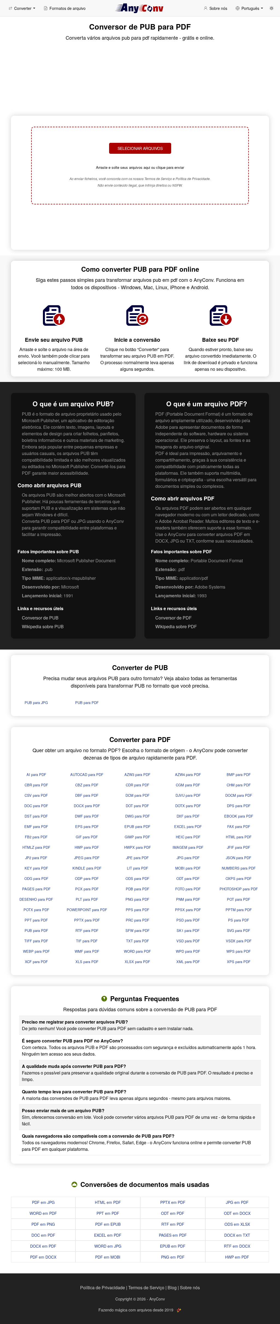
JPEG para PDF (87, 857)
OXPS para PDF (239, 878)
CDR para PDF (137, 784)
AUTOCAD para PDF (86, 774)
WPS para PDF (238, 951)
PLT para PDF (87, 899)
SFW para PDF (138, 930)
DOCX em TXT (237, 1235)
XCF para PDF (36, 961)
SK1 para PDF (188, 930)
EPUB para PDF (137, 826)
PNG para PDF (137, 899)
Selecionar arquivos (140, 148)
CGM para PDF (188, 784)
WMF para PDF (87, 951)
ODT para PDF (188, 878)
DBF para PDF (86, 795)
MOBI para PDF (188, 868)
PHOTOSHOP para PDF (239, 888)
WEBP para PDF (36, 951)
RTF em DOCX (237, 1246)
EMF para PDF (36, 826)
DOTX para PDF (188, 805)
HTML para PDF (239, 836)
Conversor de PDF (173, 618)
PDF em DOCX (43, 1257)
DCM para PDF (138, 795)
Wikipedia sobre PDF (176, 626)
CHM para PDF (239, 784)
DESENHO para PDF (36, 899)
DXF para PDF (188, 816)
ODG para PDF (36, 878)
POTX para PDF (36, 909)
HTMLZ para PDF (36, 847)
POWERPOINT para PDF (87, 909)
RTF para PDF (86, 930)
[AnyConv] (140, 8)
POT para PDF (238, 899)
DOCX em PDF (43, 1246)
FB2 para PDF (36, 836)
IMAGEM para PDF (188, 847)
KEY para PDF (36, 868)
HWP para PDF (87, 847)
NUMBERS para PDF (239, 868)
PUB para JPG (36, 702)
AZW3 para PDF (137, 774)
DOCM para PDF (238, 795)
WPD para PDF (188, 951)
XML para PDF (188, 961)
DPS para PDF (238, 805)
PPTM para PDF (239, 909)
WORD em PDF (43, 1213)
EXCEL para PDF (188, 826)
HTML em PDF (108, 1202)
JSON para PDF (238, 857)
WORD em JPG (107, 1246)
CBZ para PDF (86, 784)
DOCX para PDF (87, 805)
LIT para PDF (137, 868)
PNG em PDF (173, 1257)
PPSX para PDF (188, 909)
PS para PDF (238, 920)
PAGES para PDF (36, 888)
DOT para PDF (137, 805)
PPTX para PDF (87, 920)
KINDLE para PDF (86, 868)
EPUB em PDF (172, 1246)
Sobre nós (190, 1287)
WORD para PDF (137, 951)
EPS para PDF (87, 826)
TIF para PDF (87, 940)
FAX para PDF (238, 826)
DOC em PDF (43, 1235)
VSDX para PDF (239, 940)
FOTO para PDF (188, 888)
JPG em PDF (237, 1202)
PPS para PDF (137, 909)
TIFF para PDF (36, 940)
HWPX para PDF (137, 847)
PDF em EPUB (108, 1224)
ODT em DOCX (237, 1213)
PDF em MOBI (107, 1257)
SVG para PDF (238, 930)
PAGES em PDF (173, 1235)
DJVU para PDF (188, 795)
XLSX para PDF (137, 961)
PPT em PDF (108, 1213)
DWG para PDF (137, 816)
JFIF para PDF (238, 847)
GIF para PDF (87, 836)
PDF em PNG (43, 1224)
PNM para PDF (188, 899)
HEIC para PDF (188, 836)
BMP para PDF (239, 774)
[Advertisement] (140, 227)
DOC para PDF (36, 805)
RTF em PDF (172, 1224)
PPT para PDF (36, 920)
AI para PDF (36, 774)
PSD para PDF (188, 920)
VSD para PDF (188, 940)
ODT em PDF (172, 1213)
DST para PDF (36, 816)
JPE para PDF (137, 857)
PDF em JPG (43, 1202)
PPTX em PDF (172, 1202)
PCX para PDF (87, 888)
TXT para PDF (137, 940)
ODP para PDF (87, 878)
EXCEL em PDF (107, 1235)
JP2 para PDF (36, 857)
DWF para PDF (87, 816)
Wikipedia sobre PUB (43, 626)
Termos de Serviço (146, 1287)
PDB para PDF (137, 888)
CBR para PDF (36, 784)
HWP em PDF (237, 1257)
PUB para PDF (87, 702)
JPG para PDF (188, 857)
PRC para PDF (137, 920)
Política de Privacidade (102, 1287)
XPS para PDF (238, 961)
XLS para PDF (86, 961)
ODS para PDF (137, 878)
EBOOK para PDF (238, 816)
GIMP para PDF (137, 836)
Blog (172, 1287)
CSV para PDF (36, 795)
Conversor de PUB (40, 618)
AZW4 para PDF (188, 774)
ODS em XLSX (237, 1224)
